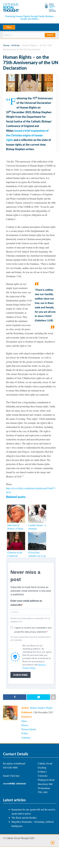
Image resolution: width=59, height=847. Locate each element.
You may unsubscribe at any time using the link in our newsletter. (30, 638)
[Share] (14, 697)
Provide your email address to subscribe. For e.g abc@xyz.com (30, 620)
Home (6, 45)
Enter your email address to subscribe (26, 603)
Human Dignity (28, 729)
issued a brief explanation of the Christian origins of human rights (27, 136)
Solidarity (26, 737)
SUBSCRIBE (20, 675)
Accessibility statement (14, 783)
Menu (9, 27)
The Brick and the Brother (24, 817)
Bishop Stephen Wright (41, 707)
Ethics (24, 721)
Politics (24, 733)
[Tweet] (38, 697)
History (24, 725)
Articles (15, 45)
